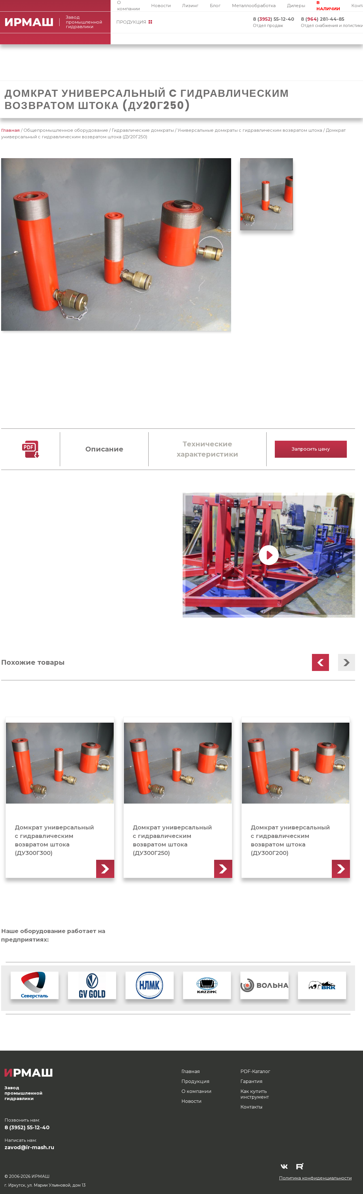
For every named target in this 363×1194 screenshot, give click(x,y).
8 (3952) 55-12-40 (27, 1127)
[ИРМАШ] (32, 22)
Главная (10, 130)
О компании (128, 5)
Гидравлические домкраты (143, 130)
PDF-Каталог (255, 1071)
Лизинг (190, 5)
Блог (215, 5)
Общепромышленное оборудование (66, 130)
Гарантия (251, 1081)
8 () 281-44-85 (322, 19)
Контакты (251, 1107)
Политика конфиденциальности (315, 1178)
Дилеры (296, 5)
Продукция (131, 22)
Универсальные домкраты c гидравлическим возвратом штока (250, 130)
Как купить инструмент (254, 1094)
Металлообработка (254, 5)
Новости (161, 5)
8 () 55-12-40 (273, 19)
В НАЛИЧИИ (328, 5)
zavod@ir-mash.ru (29, 1147)
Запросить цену (311, 449)
